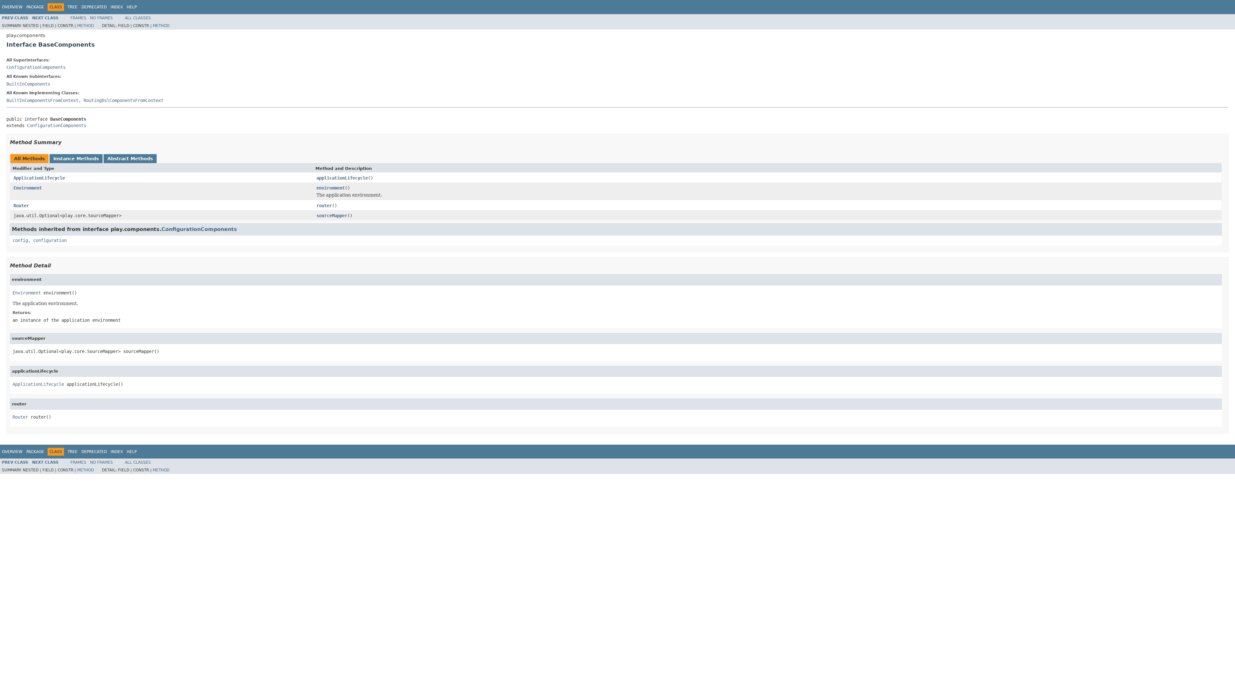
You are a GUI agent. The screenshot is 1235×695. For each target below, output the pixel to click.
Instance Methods (76, 158)
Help (132, 7)
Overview (12, 7)
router (324, 205)
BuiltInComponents (28, 84)
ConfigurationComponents (36, 67)
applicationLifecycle (342, 178)
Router (21, 205)
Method (85, 25)
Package (35, 7)
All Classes (138, 18)
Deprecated (94, 7)
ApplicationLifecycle (39, 178)
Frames (78, 18)
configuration (50, 240)
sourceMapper (331, 215)
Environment (28, 187)
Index (117, 7)
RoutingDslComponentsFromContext (123, 100)
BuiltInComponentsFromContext (42, 100)
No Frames (101, 18)
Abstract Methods (130, 158)
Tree (73, 7)
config (20, 240)
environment (330, 187)
